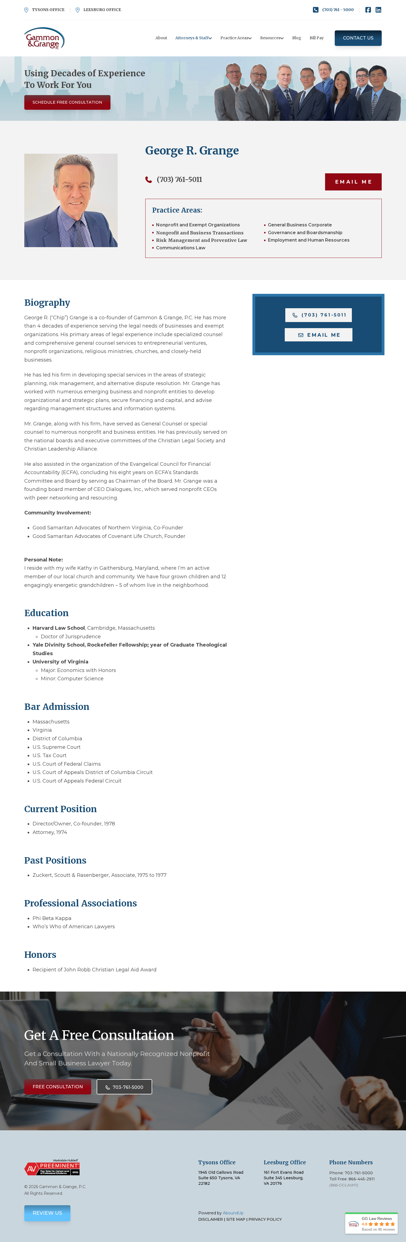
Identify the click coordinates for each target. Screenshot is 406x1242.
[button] (353, 181)
